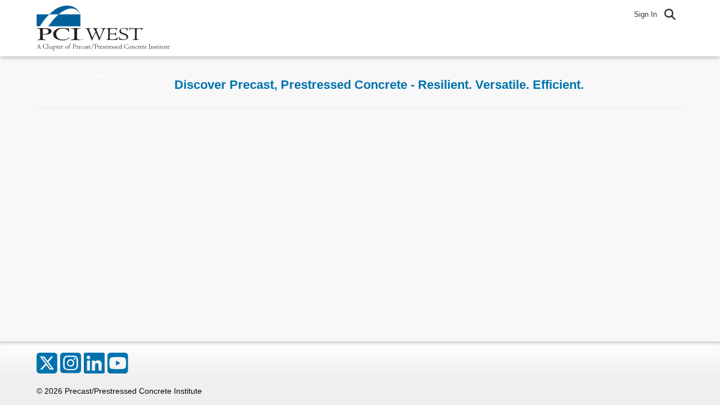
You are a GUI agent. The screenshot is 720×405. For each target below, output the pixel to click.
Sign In (645, 14)
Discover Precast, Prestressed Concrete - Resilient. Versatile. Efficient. (379, 85)
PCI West (104, 28)
